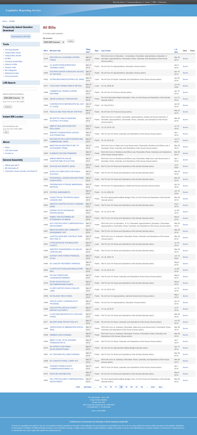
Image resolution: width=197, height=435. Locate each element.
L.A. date (176, 50)
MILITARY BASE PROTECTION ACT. (64, 322)
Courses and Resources (134, 2)
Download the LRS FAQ (20, 36)
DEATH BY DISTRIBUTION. (60, 373)
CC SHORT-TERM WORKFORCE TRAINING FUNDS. (63, 66)
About (7, 147)
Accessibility (101, 410)
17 (116, 387)
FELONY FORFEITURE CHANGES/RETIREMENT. (60, 276)
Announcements (11, 76)
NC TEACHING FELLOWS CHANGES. (65, 354)
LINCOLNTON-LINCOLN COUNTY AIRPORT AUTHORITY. (63, 308)
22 (142, 387)
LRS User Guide (11, 150)
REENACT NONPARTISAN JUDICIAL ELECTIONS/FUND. (64, 133)
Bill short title (55, 50)
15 (106, 387)
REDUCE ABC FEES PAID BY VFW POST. (66, 111)
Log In (93, 410)
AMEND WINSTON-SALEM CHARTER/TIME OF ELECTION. (62, 159)
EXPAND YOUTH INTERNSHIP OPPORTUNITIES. (62, 211)
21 (137, 387)
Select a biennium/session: (13, 94)
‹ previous (87, 387)
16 (111, 387)
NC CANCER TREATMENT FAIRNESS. (65, 263)
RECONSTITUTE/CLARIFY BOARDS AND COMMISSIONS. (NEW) (66, 140)
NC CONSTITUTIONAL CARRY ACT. (64, 360)
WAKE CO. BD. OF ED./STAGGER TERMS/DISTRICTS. (63, 341)
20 (132, 387)
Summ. (185, 58)
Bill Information (11, 168)
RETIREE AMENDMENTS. (60, 192)
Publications (162, 2)
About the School (119, 2)
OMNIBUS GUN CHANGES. (61, 335)
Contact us (9, 153)
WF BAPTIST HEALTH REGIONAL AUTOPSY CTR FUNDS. (63, 119)
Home (4, 21)
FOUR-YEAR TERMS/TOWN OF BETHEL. (66, 85)
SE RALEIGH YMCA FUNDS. (61, 296)
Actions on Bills (11, 64)
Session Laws (10, 67)
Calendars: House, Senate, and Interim (21, 171)
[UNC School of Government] (60, 2)
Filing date (88, 50)
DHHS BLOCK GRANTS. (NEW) (62, 166)
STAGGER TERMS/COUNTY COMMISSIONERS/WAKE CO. (61, 367)
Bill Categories (11, 70)
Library (147, 2)
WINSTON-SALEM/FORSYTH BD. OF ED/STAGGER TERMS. (64, 146)
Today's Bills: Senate (13, 55)
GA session (47, 38)
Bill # (46, 50)
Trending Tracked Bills (13, 61)
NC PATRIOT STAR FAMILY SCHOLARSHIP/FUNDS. (60, 347)
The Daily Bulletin (12, 49)
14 (100, 387)
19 (126, 387)
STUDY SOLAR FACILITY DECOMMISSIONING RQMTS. (62, 282)
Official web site (12, 165)
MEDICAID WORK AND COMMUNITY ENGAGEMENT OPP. (64, 230)
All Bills (8, 58)
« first (77, 387)
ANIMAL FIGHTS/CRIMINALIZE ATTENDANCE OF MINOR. (62, 218)
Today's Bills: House (13, 52)
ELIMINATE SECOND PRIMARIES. (63, 153)
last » (161, 387)
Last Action (106, 50)
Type (96, 50)
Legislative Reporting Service (23, 10)
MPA (154, 2)
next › (153, 387)
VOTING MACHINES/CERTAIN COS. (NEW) (67, 79)
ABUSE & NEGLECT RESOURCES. (64, 98)
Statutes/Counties (12, 73)
